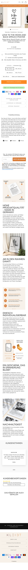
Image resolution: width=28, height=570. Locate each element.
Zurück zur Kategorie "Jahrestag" (15, 526)
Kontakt (14, 550)
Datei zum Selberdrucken (18, 76)
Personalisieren (14, 82)
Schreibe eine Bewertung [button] (14, 485)
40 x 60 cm (10, 72)
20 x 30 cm (10, 68)
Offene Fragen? (14, 106)
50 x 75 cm (18, 72)
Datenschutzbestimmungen (7, 169)
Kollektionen (14, 32)
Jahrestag (20, 32)
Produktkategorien (13, 543)
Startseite (7, 32)
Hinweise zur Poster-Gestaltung (14, 99)
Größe (13, 65)
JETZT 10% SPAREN (19, 159)
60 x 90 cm (6, 76)
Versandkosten (17, 48)
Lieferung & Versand (14, 103)
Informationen (13, 546)
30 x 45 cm (18, 68)
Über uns (13, 539)
